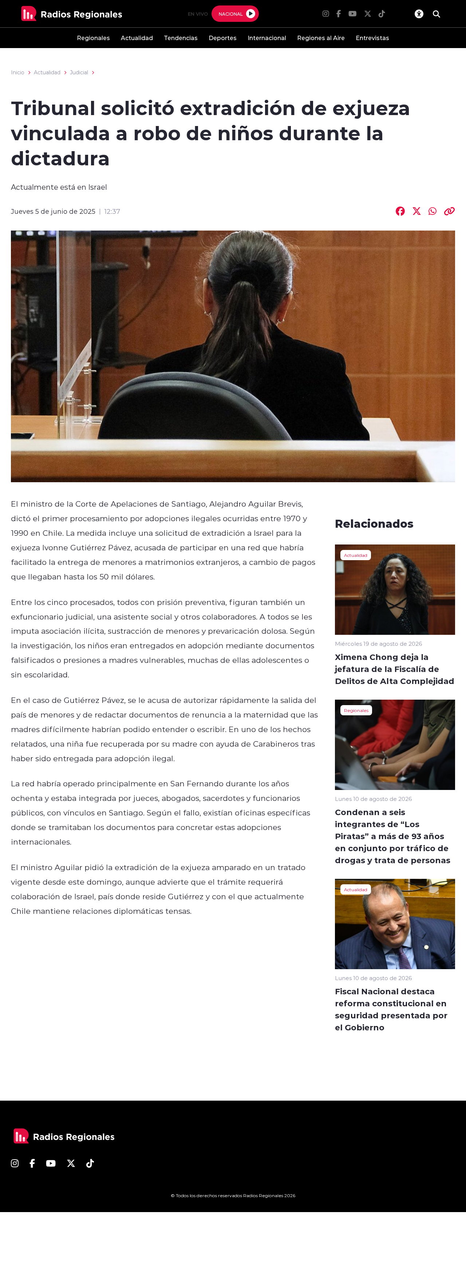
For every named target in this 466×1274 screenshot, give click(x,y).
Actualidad (137, 38)
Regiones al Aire (321, 38)
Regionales (93, 38)
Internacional (267, 38)
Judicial (79, 72)
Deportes (223, 38)
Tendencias (181, 38)
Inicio (17, 72)
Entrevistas (372, 38)
